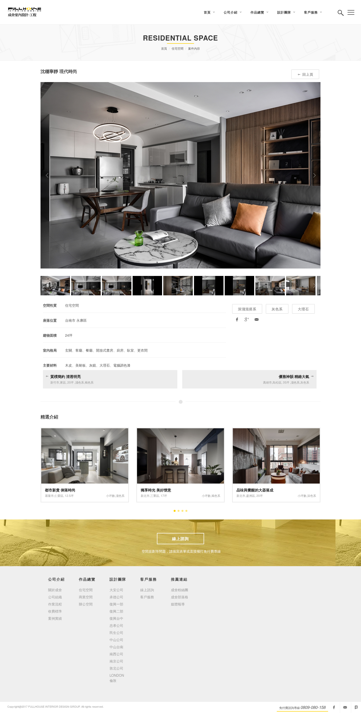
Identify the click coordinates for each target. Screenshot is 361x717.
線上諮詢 (180, 538)
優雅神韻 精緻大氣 (294, 376)
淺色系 (120, 495)
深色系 (311, 495)
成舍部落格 (179, 596)
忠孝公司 (116, 625)
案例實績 (55, 618)
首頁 (164, 48)
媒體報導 (178, 604)
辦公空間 (86, 604)
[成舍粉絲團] (334, 707)
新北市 (145, 495)
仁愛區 (59, 495)
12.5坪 (69, 495)
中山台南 (116, 646)
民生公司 (116, 632)
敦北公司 (116, 668)
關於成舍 (55, 589)
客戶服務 (147, 596)
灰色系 (277, 308)
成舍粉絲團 (179, 589)
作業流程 (55, 604)
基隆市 (49, 495)
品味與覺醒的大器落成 (254, 490)
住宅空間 (177, 48)
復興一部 (116, 604)
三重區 (154, 495)
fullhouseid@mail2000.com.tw (345, 707)
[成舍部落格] (356, 707)
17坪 (164, 495)
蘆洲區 (250, 495)
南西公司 (116, 653)
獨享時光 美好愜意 (156, 490)
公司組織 (55, 596)
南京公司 (116, 661)
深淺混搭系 (247, 308)
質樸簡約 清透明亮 (65, 376)
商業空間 (86, 596)
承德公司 (116, 596)
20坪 (259, 495)
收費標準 (55, 611)
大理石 (303, 308)
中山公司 (116, 639)
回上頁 (307, 74)
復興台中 (116, 618)
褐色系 (215, 495)
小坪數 (110, 495)
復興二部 (116, 611)
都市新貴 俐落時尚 (60, 490)
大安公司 (116, 589)
